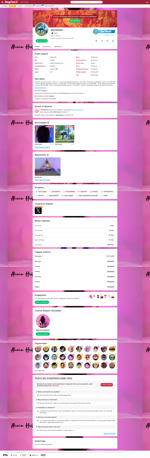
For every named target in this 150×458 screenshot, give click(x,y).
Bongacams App (49, 6)
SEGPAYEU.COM (46, 452)
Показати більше (40, 88)
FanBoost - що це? (109, 35)
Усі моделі (5, 6)
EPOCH (39, 452)
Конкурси (38, 6)
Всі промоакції (29, 6)
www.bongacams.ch (21, 452)
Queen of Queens (77, 110)
